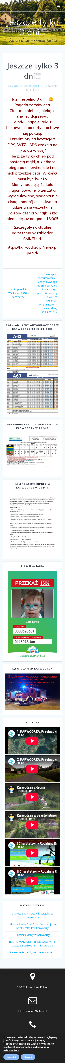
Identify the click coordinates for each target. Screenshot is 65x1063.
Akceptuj (11, 1057)
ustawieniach (11, 1050)
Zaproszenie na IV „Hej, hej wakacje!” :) (32, 952)
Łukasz (14, 85)
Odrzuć (28, 1057)
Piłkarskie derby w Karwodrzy (33, 935)
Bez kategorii (31, 85)
